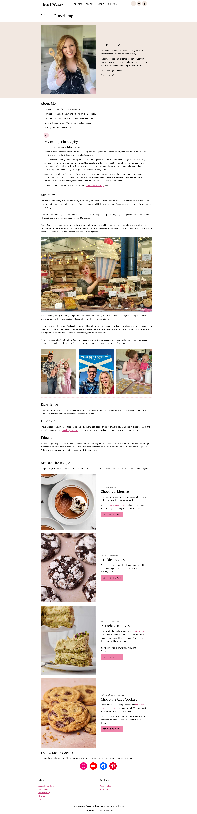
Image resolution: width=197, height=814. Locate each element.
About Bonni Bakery (47, 786)
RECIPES (89, 4)
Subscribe (104, 789)
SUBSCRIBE (113, 4)
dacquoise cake (138, 631)
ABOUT (101, 4)
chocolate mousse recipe (114, 505)
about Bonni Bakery (95, 185)
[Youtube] (139, 3)
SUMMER (78, 4)
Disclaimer (43, 796)
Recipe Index (105, 786)
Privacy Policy (44, 792)
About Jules (43, 789)
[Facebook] (144, 3)
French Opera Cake (70, 430)
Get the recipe (111, 514)
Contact (41, 799)
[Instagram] (133, 3)
